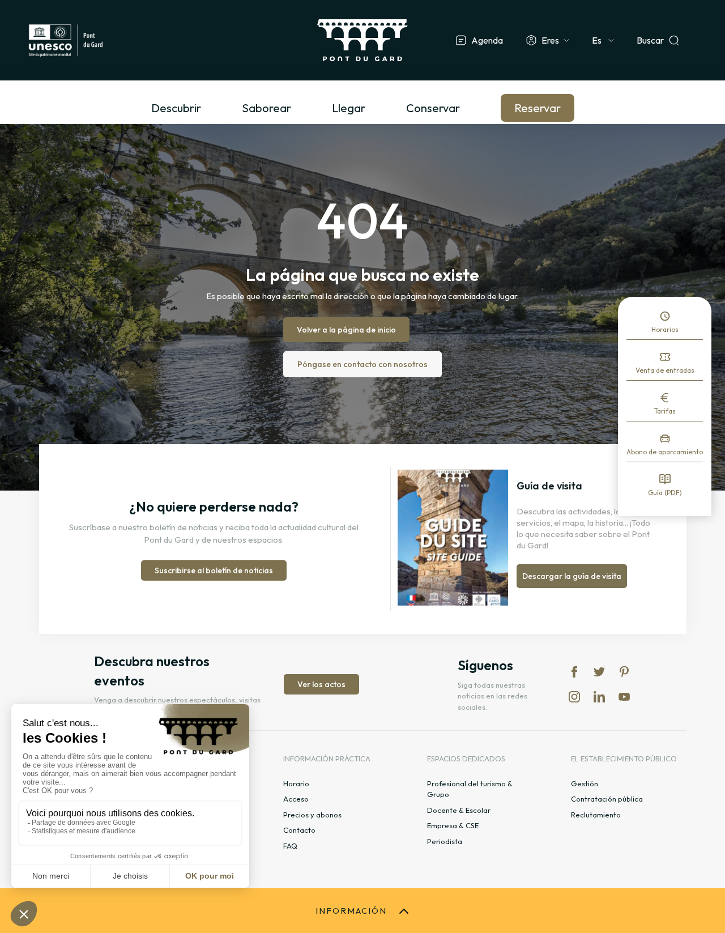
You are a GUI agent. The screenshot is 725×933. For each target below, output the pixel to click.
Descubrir (176, 108)
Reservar (537, 108)
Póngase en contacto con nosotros (362, 364)
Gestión (584, 783)
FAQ (290, 845)
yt (624, 697)
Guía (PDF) (665, 492)
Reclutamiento (596, 814)
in (574, 697)
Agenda (487, 40)
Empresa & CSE (453, 825)
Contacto (299, 829)
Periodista (444, 841)
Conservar (433, 108)
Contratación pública (607, 798)
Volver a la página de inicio (346, 330)
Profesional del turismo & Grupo (470, 789)
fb (574, 672)
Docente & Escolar (459, 810)
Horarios (665, 329)
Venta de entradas (665, 370)
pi (624, 672)
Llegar (348, 108)
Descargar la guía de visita (571, 576)
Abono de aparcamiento (664, 452)
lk (599, 697)
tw (599, 672)
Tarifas (665, 411)
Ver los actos (321, 684)
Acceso (296, 798)
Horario (296, 783)
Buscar (650, 40)
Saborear (266, 108)
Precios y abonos (312, 814)
